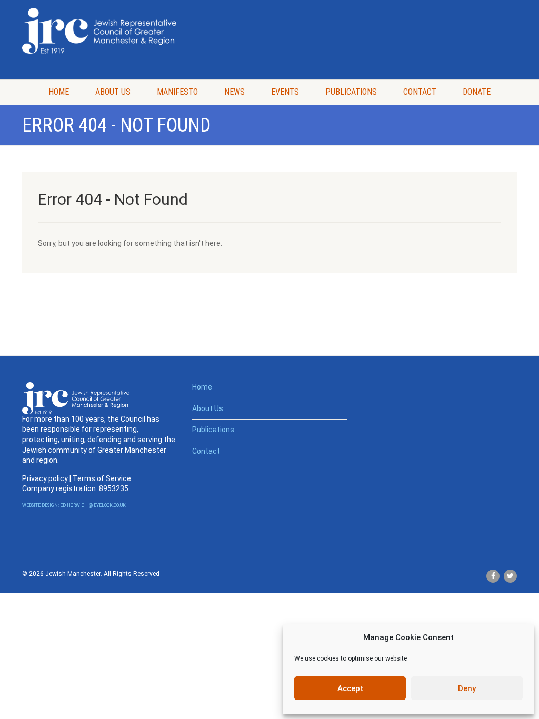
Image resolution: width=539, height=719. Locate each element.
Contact (419, 92)
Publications (351, 92)
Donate (477, 92)
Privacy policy (45, 478)
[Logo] (99, 31)
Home (58, 92)
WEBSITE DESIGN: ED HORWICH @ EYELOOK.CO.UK (74, 505)
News (234, 92)
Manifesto (177, 92)
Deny (467, 688)
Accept (350, 688)
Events (285, 92)
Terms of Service (102, 478)
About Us (113, 92)
